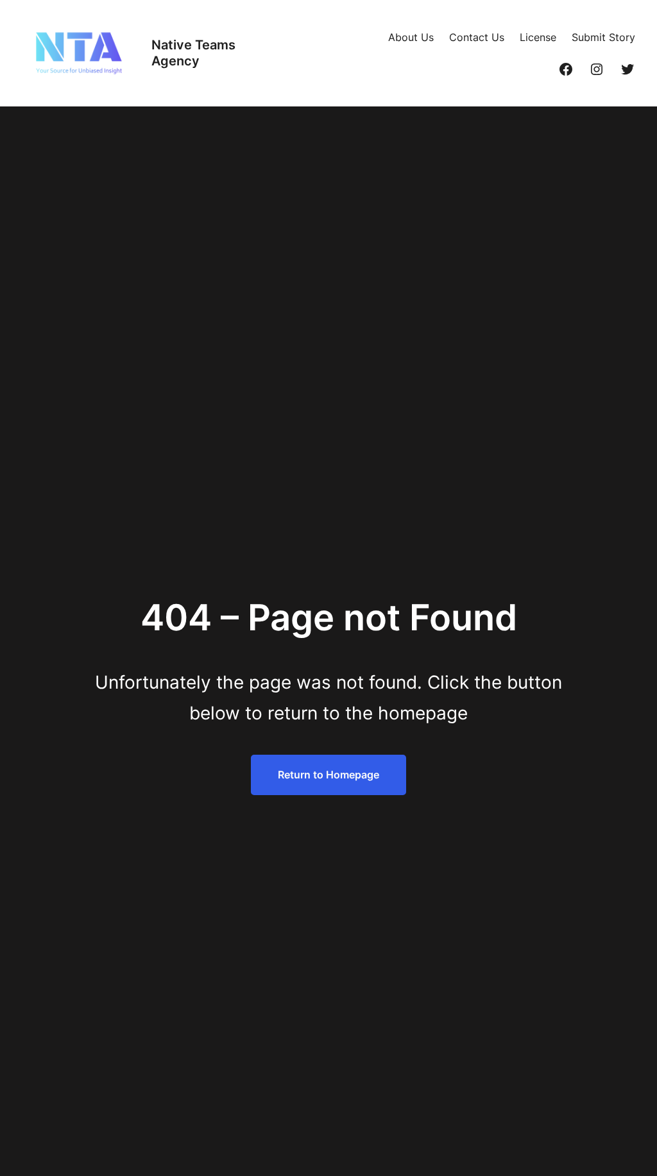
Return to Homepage (328, 774)
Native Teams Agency (193, 53)
